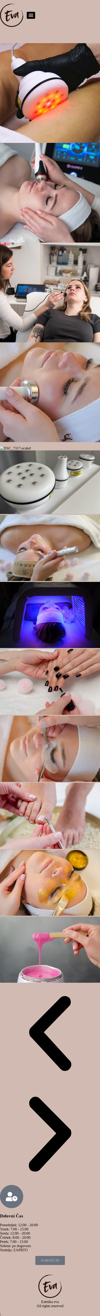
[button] (50, 1034)
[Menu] (31, 15)
